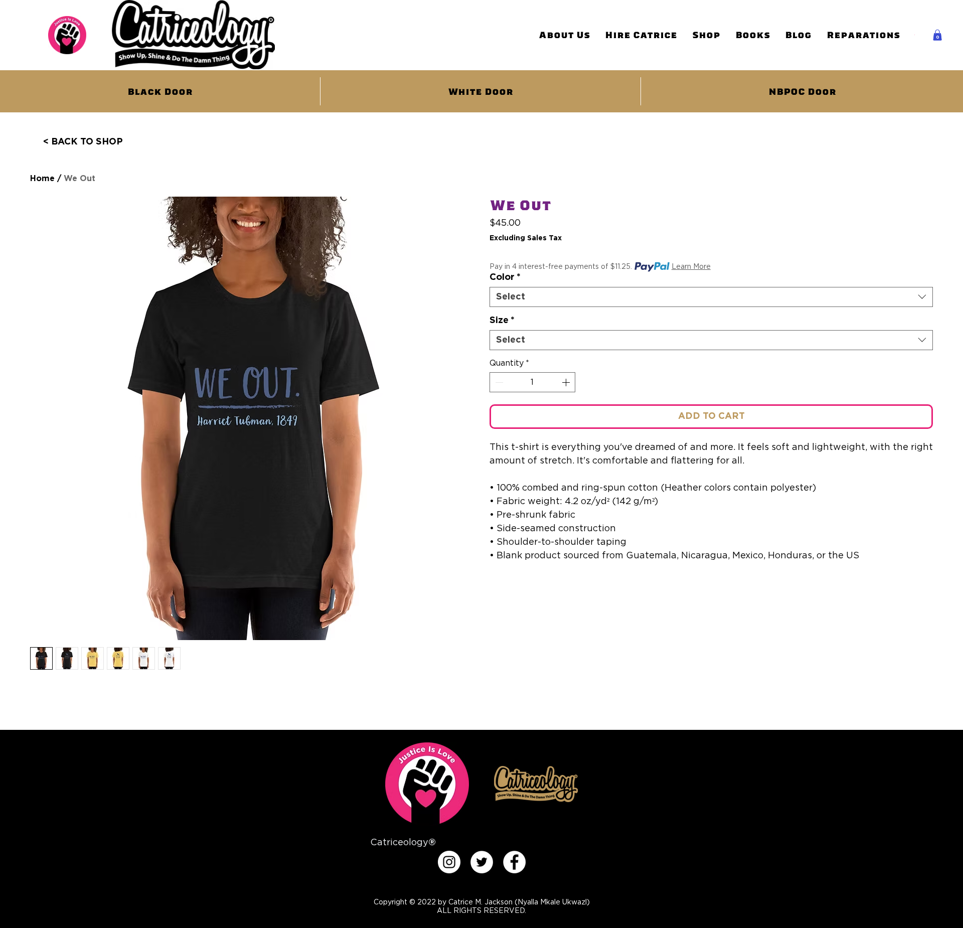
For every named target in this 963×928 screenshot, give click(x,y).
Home (42, 179)
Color (505, 277)
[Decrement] (498, 382)
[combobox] (711, 297)
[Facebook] (514, 862)
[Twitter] (481, 862)
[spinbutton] (532, 382)
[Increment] (567, 382)
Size (502, 320)
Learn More (691, 266)
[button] (937, 35)
